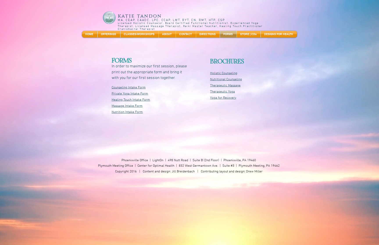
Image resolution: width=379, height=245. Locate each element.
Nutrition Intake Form (127, 112)
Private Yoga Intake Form (130, 94)
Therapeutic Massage (225, 86)
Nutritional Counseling (226, 79)
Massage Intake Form (127, 106)
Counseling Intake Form (129, 87)
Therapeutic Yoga (222, 92)
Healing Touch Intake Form (131, 100)
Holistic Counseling (223, 73)
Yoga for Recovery (223, 98)
